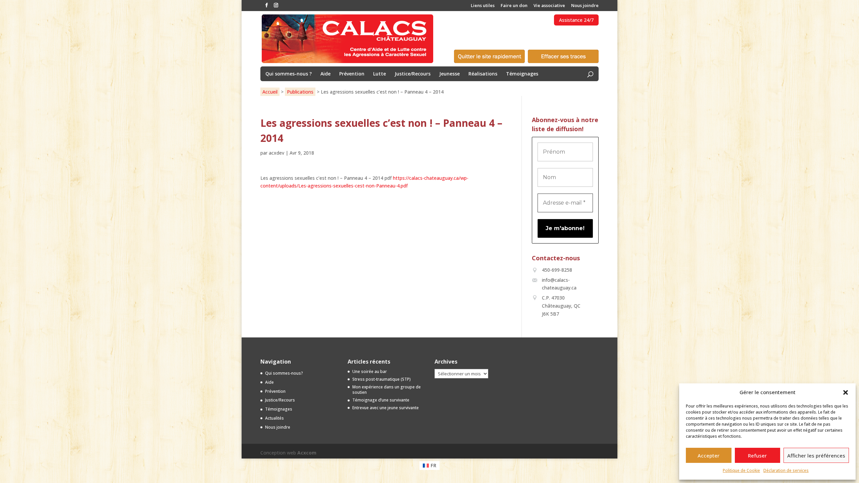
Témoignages (522, 74)
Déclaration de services (786, 470)
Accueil (269, 92)
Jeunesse (449, 74)
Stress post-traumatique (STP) (381, 379)
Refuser (757, 455)
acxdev (276, 153)
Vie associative (549, 5)
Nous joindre (585, 5)
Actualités (274, 418)
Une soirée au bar (369, 371)
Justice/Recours (413, 74)
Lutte (379, 74)
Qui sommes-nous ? (288, 74)
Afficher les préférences (816, 455)
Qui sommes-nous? (284, 373)
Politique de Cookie (741, 470)
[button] (845, 392)
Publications (300, 92)
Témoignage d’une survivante (380, 400)
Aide (325, 74)
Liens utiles (483, 5)
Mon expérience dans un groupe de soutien (386, 389)
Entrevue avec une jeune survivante (385, 408)
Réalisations (482, 74)
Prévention (351, 74)
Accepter (708, 455)
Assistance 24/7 (576, 20)
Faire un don (514, 5)
